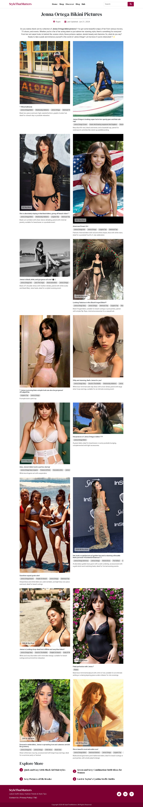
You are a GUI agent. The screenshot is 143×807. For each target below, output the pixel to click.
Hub (83, 4)
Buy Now (28, 207)
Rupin (58, 22)
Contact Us (14, 798)
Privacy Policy (26, 798)
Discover (70, 4)
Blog (78, 4)
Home (55, 4)
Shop (61, 4)
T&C (35, 798)
